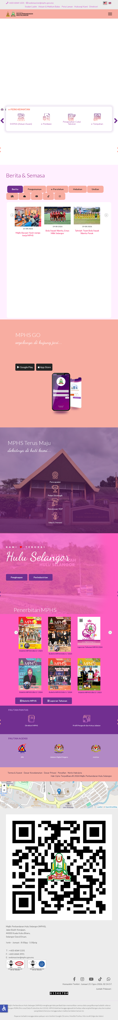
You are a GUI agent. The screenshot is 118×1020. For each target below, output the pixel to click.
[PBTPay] (46, 117)
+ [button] (4, 785)
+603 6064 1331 (16, 3)
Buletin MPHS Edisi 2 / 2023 (90, 692)
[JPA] (23, 748)
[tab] (12, 196)
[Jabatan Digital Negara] (60, 748)
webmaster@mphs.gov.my (41, 3)
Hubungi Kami (81, 6)
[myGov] (97, 748)
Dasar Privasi (50, 772)
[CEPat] (21, 117)
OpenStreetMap (111, 807)
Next (106, 215)
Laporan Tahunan (58, 700)
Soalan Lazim (31, 6)
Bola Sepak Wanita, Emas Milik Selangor (57, 231)
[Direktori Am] (91, 718)
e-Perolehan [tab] (57, 189)
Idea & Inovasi (55, 522)
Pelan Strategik (55, 495)
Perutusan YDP (55, 509)
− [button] (4, 790)
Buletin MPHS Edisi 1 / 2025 (60, 654)
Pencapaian (55, 482)
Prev (12, 215)
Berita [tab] (15, 189)
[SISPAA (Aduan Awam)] (71, 117)
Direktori (93, 6)
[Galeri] (35, 718)
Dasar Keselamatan (33, 772)
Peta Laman (67, 6)
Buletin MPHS (29, 700)
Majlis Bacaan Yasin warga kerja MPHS (28, 234)
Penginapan (17, 577)
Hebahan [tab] (77, 189)
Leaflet (99, 807)
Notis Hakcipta (75, 772)
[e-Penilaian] (97, 117)
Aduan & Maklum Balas (49, 6)
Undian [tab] (95, 189)
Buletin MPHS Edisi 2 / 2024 (31, 692)
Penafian (62, 772)
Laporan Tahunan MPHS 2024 (90, 647)
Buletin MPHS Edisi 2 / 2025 (31, 651)
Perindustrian (41, 577)
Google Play (26, 367)
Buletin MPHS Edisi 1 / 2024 (60, 692)
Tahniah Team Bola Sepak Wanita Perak (87, 231)
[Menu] (110, 14)
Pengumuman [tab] (34, 189)
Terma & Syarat (15, 772)
